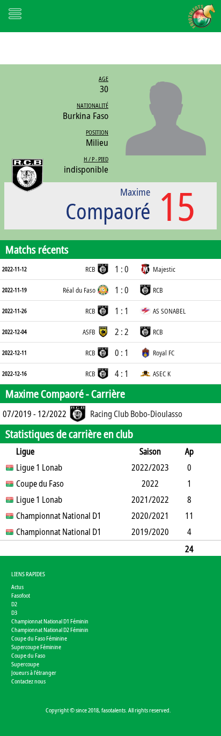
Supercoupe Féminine (36, 647)
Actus (17, 587)
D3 (14, 612)
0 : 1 (122, 353)
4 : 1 (122, 374)
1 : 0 (122, 269)
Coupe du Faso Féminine (39, 638)
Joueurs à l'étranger (33, 672)
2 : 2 (122, 332)
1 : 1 (122, 311)
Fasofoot (20, 595)
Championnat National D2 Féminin (50, 630)
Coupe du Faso (28, 655)
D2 (14, 604)
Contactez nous (28, 681)
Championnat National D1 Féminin (50, 621)
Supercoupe (25, 664)
